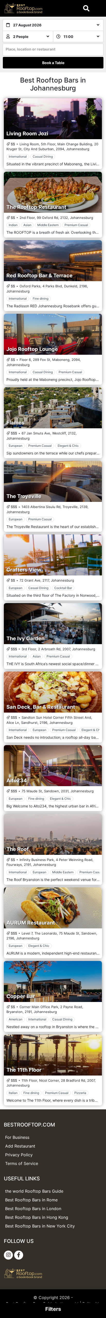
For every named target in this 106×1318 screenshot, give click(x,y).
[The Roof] (53, 834)
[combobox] (53, 49)
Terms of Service (21, 1163)
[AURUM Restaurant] (53, 907)
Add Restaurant (20, 1146)
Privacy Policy (19, 1154)
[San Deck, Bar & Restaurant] (53, 692)
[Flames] (53, 407)
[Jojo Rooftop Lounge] (53, 334)
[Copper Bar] (53, 981)
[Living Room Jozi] (53, 118)
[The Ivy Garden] (53, 623)
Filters (53, 1309)
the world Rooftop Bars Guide (34, 1191)
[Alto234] (53, 765)
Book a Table (53, 62)
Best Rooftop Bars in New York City (40, 1226)
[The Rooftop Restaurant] (53, 192)
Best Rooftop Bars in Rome (31, 1199)
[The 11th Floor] (53, 1055)
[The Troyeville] (53, 481)
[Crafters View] (53, 554)
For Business (17, 1137)
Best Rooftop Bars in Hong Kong (36, 1217)
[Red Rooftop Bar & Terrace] (53, 260)
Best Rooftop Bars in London (33, 1208)
